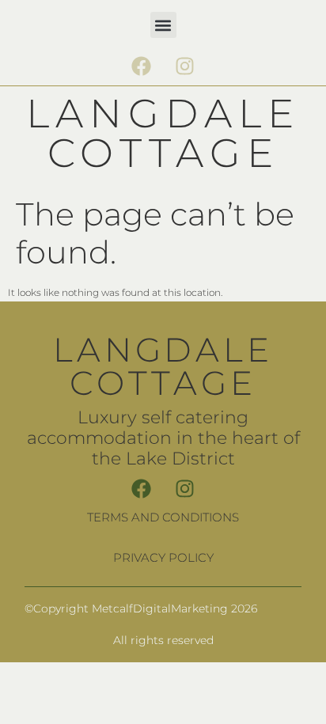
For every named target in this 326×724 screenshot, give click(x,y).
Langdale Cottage (163, 133)
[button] (163, 25)
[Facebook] (141, 65)
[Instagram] (185, 65)
